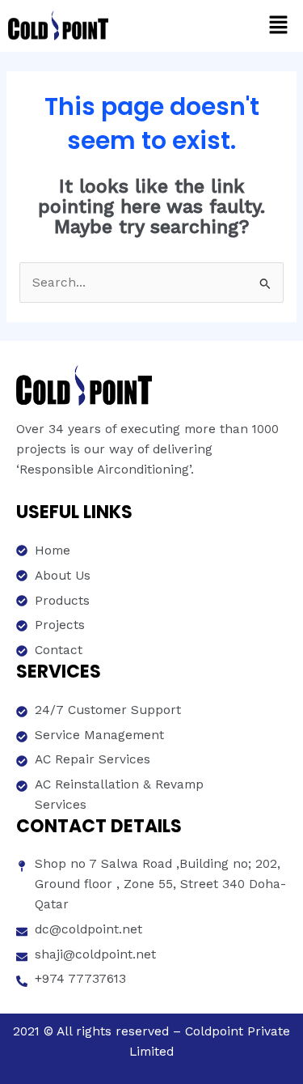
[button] (279, 26)
